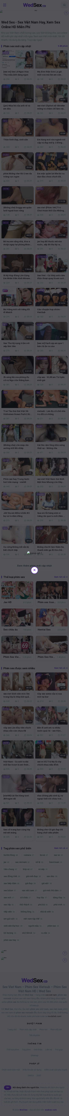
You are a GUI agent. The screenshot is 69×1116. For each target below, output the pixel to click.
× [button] (34, 570)
